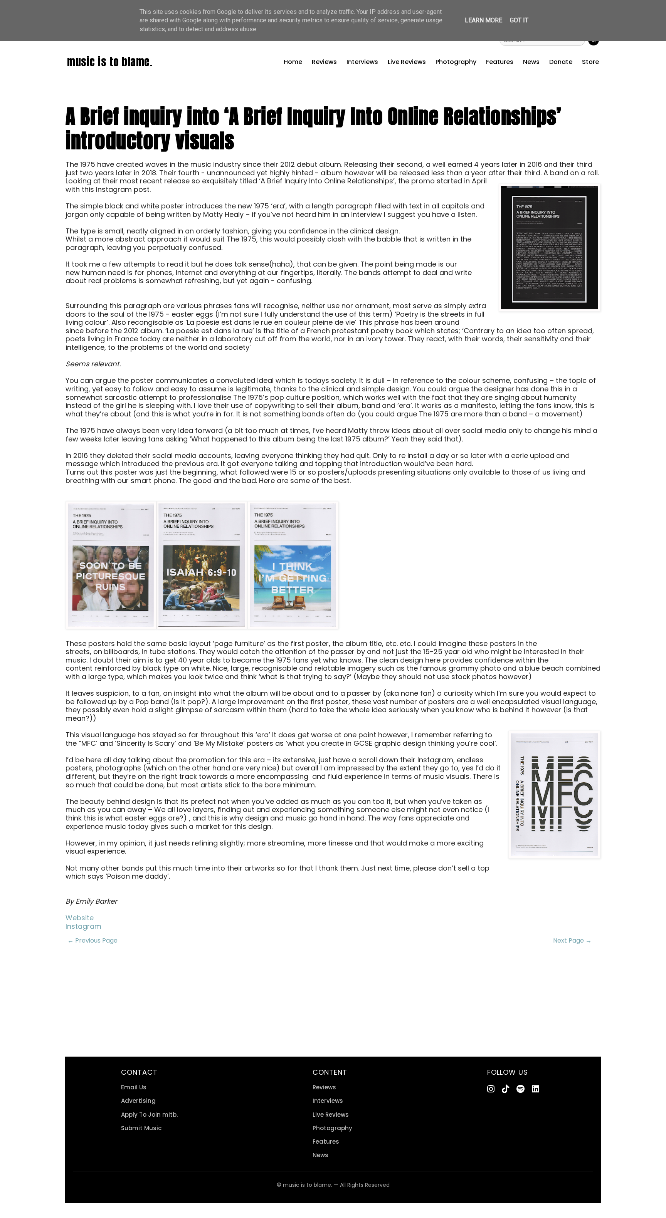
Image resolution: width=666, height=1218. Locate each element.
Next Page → (572, 940)
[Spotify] (520, 1089)
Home (293, 61)
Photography (456, 61)
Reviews (324, 61)
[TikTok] (505, 1089)
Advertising (138, 1101)
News (531, 61)
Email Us (133, 1087)
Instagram (83, 926)
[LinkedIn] (535, 1089)
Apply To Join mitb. (149, 1115)
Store (590, 61)
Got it (519, 20)
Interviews (362, 61)
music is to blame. (110, 62)
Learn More (483, 20)
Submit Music (141, 1128)
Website (80, 918)
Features (499, 61)
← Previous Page (92, 940)
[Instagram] (490, 1089)
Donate (560, 61)
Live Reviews (407, 61)
